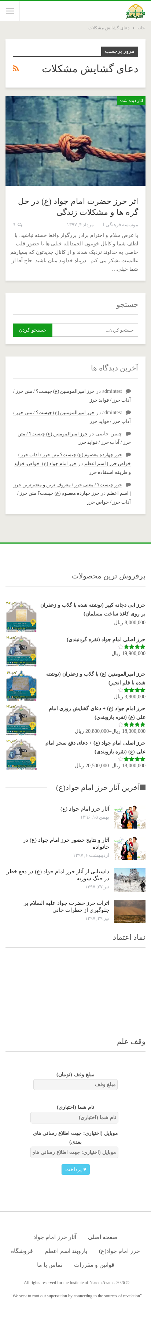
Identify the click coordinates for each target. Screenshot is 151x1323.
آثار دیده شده (131, 100)
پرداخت (75, 1169)
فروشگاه (22, 1251)
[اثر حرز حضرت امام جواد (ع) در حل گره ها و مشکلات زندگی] (75, 141)
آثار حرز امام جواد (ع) (84, 809)
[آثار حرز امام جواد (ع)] (130, 817)
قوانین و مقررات (94, 1265)
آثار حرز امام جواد (54, 1237)
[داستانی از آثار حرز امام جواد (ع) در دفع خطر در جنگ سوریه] (130, 880)
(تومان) (75, 1074)
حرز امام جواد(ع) (119, 1251)
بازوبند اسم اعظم (66, 1251)
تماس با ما (49, 1265)
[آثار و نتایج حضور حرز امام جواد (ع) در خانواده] (130, 848)
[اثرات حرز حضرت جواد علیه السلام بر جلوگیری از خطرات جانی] (130, 911)
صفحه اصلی (103, 1237)
